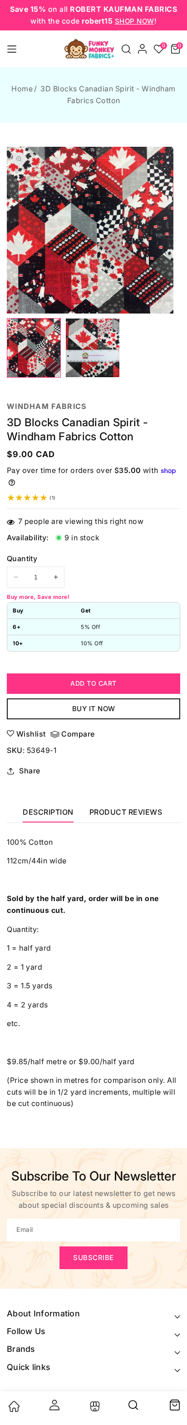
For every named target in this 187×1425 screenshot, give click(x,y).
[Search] (134, 1408)
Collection (93, 1406)
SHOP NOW (134, 21)
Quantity (22, 558)
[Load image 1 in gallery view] (34, 348)
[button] (126, 49)
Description (48, 812)
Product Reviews (125, 812)
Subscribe (93, 1257)
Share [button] (29, 770)
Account (53, 1405)
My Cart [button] (174, 1405)
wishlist (31, 733)
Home (22, 88)
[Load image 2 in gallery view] (92, 348)
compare (78, 733)
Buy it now (93, 708)
